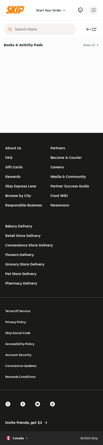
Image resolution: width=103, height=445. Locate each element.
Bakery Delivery (18, 226)
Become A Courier (66, 157)
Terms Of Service (17, 311)
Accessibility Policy (19, 344)
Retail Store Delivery (22, 235)
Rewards (12, 176)
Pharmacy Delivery (21, 283)
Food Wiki (59, 195)
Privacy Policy (15, 322)
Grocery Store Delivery (24, 264)
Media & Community (68, 176)
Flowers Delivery (19, 254)
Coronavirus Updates (20, 366)
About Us (13, 147)
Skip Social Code (17, 333)
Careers (57, 167)
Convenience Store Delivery (29, 245)
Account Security (18, 355)
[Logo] (16, 10)
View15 (89, 45)
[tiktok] (54, 408)
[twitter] (9, 408)
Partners (58, 147)
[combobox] (43, 29)
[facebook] (24, 408)
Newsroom (60, 205)
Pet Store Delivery (20, 273)
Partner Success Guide (70, 186)
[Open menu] (93, 10)
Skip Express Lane (20, 186)
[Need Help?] (80, 10)
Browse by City (18, 195)
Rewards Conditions (20, 377)
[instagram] (39, 408)
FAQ (8, 157)
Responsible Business (23, 205)
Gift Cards (14, 167)
